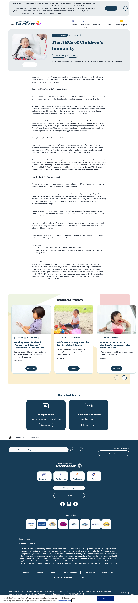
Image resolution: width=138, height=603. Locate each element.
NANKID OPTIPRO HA (85, 524)
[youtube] (75, 504)
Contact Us (40, 572)
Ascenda (96, 524)
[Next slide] (124, 377)
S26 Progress (63, 524)
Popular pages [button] (24, 539)
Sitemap (25, 572)
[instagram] (69, 504)
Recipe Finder (46, 415)
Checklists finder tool (89, 415)
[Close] (125, 8)
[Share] (33, 65)
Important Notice (109, 572)
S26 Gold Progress (52, 524)
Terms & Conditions (69, 572)
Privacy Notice (89, 572)
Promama (106, 524)
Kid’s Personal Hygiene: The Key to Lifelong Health (73, 343)
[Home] (28, 23)
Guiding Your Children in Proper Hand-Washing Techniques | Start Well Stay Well (30, 346)
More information (64, 600)
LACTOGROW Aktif (42, 524)
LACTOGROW (31, 524)
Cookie (81, 577)
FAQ (53, 572)
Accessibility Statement (63, 577)
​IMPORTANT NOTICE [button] (27, 543)
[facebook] (62, 504)
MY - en (112, 453)
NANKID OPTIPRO (74, 524)
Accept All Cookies (105, 598)
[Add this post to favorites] (29, 65)
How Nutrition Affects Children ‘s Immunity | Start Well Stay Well (115, 345)
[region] (69, 599)
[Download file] (25, 65)
